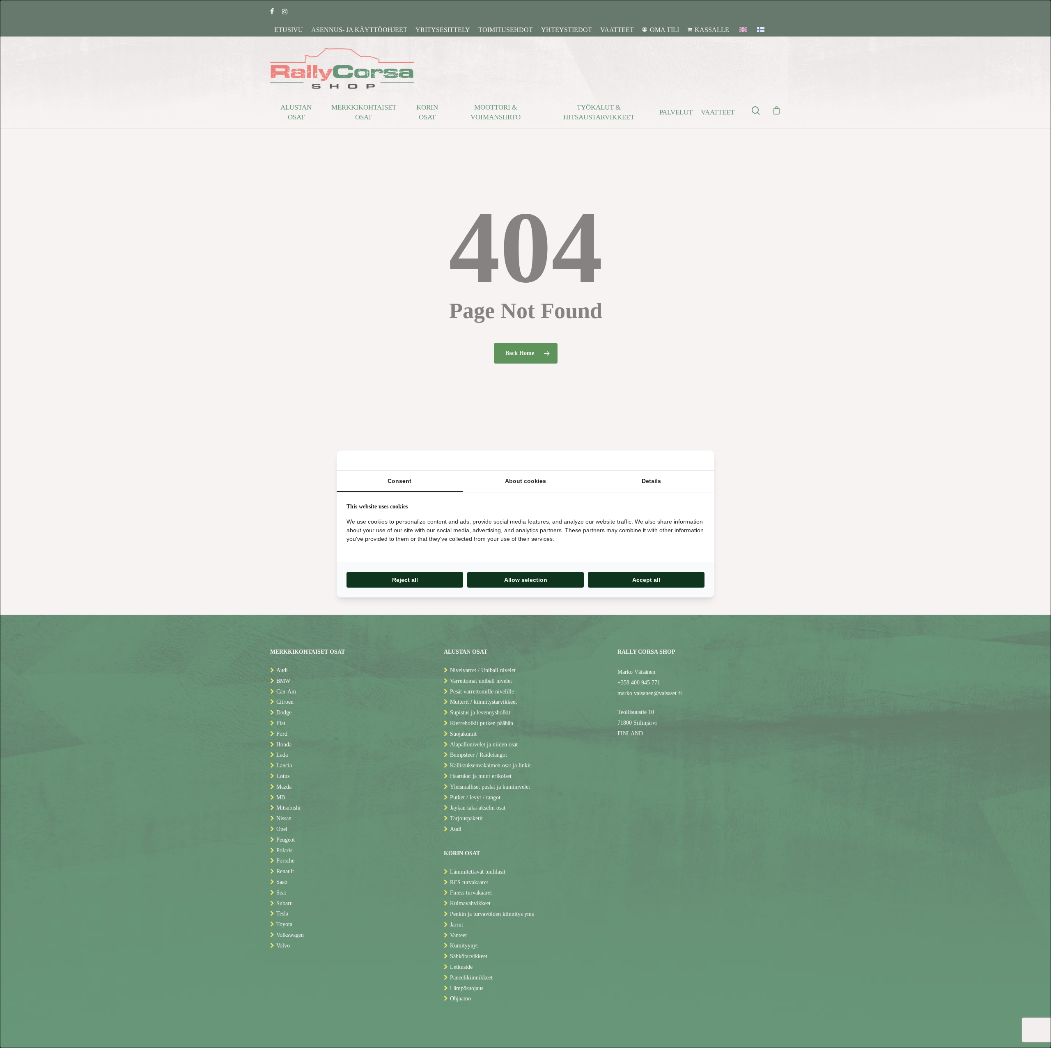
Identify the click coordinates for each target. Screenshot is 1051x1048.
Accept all (646, 580)
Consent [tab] (399, 481)
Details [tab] (651, 481)
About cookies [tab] (525, 481)
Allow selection (525, 580)
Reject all (405, 580)
